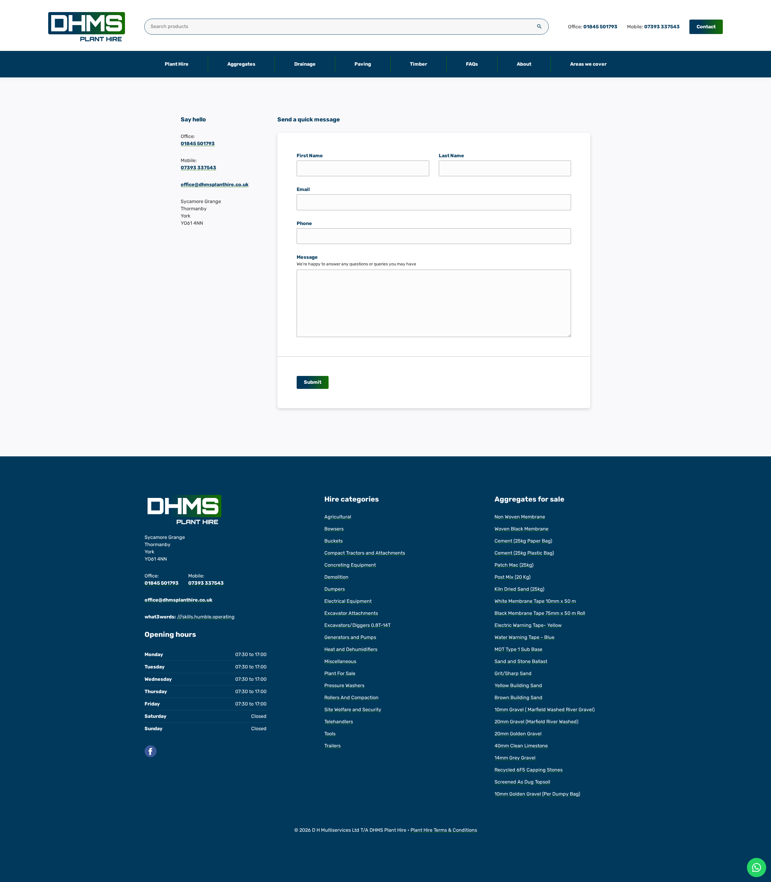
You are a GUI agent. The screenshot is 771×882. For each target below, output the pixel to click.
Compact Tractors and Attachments (364, 553)
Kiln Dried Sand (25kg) (519, 589)
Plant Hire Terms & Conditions (443, 830)
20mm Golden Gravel (518, 734)
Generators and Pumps (350, 637)
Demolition (336, 577)
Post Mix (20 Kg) (512, 577)
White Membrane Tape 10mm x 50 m (535, 601)
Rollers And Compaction (351, 697)
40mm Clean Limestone (521, 746)
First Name (310, 155)
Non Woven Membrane (520, 517)
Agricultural (337, 517)
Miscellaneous (340, 661)
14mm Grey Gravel (515, 758)
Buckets (333, 541)
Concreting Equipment (350, 565)
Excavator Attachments (351, 613)
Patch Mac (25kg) (514, 565)
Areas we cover (588, 64)
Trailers (332, 746)
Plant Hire (177, 64)
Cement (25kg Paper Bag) (523, 541)
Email (303, 189)
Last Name (451, 155)
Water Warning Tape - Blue (524, 637)
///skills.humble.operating (206, 617)
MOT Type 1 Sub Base (518, 649)
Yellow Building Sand (518, 685)
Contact (706, 27)
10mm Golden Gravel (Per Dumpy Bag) (537, 794)
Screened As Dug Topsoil (522, 782)
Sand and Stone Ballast (521, 661)
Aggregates (241, 64)
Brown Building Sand (518, 697)
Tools (330, 734)
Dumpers (334, 589)
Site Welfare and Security (352, 709)
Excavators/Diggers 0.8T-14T (357, 625)
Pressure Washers (344, 685)
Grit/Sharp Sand (513, 673)
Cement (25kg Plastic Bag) (524, 553)
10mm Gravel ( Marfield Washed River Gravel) (545, 709)
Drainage (305, 64)
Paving (362, 64)
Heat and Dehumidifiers (350, 649)
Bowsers (334, 529)
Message (307, 257)
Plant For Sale (339, 673)
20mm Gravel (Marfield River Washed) (536, 721)
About (524, 64)
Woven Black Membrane (521, 529)
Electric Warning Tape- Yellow (528, 625)
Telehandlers (338, 721)
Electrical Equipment (348, 601)
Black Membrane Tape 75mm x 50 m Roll (540, 613)
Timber (418, 64)
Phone (304, 223)
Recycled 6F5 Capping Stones (529, 770)
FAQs (472, 64)
